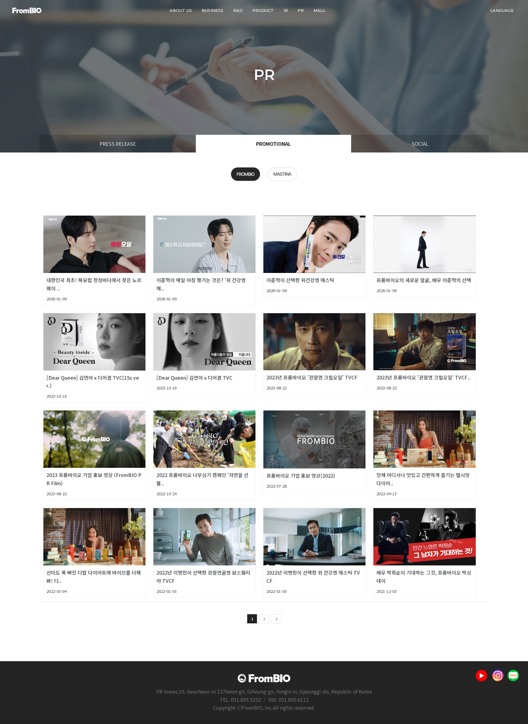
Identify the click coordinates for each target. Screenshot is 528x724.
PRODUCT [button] (263, 10)
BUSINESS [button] (212, 10)
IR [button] (286, 10)
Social (420, 143)
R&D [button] (238, 10)
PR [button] (301, 10)
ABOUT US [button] (181, 10)
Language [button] (502, 10)
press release (118, 143)
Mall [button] (319, 10)
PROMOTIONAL (273, 143)
